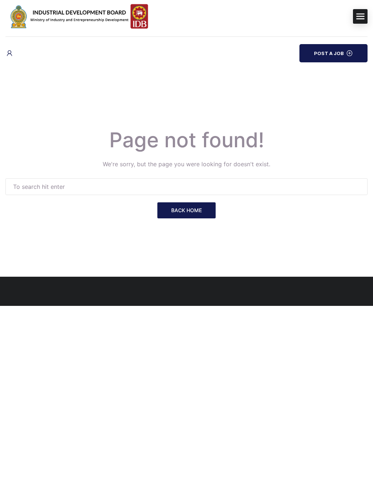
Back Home (186, 210)
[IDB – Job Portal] (85, 16)
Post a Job (329, 53)
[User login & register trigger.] (9, 53)
